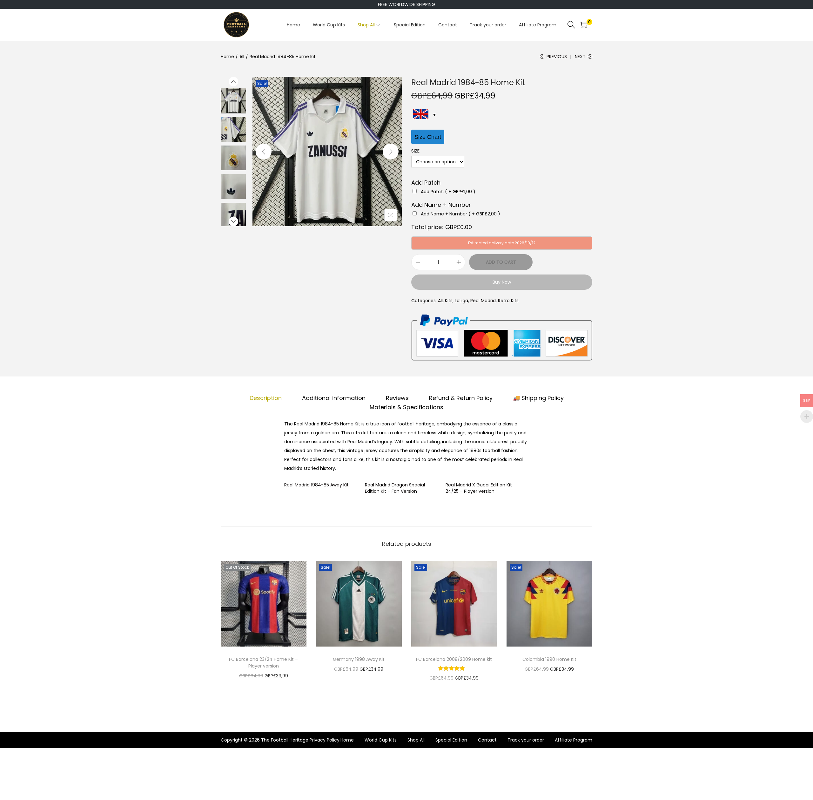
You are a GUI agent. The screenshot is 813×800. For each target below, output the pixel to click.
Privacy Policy (324, 740)
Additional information (334, 398)
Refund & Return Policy (461, 398)
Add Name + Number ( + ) (460, 214)
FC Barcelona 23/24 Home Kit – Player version (263, 662)
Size (415, 151)
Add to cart (501, 262)
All (241, 56)
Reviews (397, 398)
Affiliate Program (573, 740)
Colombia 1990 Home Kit (549, 659)
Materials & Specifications (406, 407)
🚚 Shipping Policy (538, 398)
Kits (449, 300)
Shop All (416, 740)
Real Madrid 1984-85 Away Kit (316, 485)
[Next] (391, 151)
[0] (584, 25)
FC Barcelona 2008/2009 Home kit (454, 659)
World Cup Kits (381, 740)
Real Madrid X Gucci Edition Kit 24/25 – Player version (479, 488)
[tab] (266, 398)
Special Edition (451, 740)
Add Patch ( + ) (448, 191)
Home (227, 56)
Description (266, 398)
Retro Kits (508, 300)
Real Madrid (483, 300)
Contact (487, 740)
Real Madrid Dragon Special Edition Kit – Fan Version (395, 488)
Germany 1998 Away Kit (359, 659)
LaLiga (461, 300)
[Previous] (264, 151)
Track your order (525, 740)
